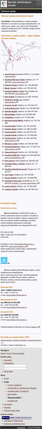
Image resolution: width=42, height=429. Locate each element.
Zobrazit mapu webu (12, 410)
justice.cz (34, 327)
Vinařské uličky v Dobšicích (18, 391)
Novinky (7, 360)
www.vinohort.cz (11, 141)
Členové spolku (18, 353)
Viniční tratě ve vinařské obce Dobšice (22, 388)
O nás (9, 353)
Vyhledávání (9, 363)
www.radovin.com (11, 149)
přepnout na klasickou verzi (14, 424)
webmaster (21, 428)
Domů (3, 353)
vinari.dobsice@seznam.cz (24, 244)
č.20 (21, 26)
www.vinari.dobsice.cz (17, 246)
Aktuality (7, 407)
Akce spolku (12, 394)
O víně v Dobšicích (15, 385)
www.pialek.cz (20, 94)
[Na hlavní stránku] (4, 4)
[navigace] (39, 4)
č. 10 (17, 26)
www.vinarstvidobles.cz (14, 158)
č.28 (26, 26)
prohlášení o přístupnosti (13, 421)
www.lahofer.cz (10, 102)
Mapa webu (8, 371)
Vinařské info (13, 401)
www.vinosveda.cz (19, 82)
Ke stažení (8, 404)
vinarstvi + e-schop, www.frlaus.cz (25, 183)
